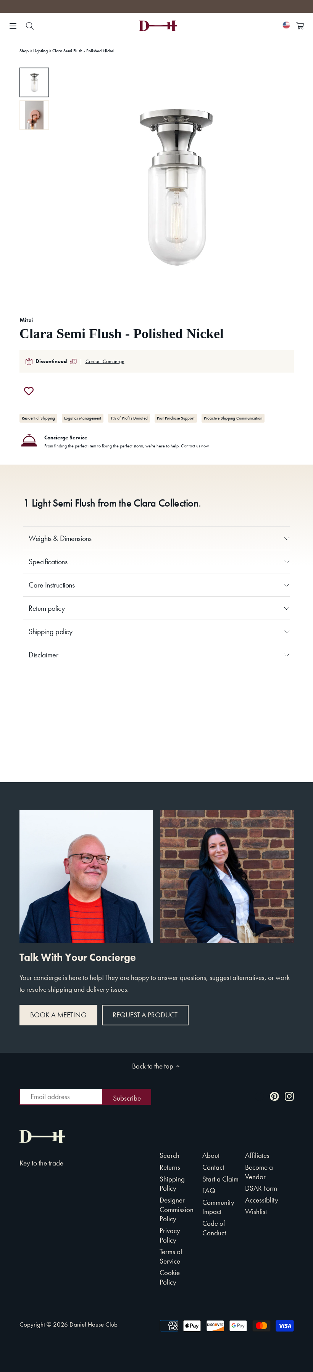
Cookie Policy (170, 1277)
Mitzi (26, 320)
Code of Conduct (214, 1228)
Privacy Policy (170, 1235)
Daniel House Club (93, 1324)
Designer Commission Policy (177, 1209)
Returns (170, 1167)
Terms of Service (171, 1256)
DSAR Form (261, 1188)
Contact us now (195, 446)
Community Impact (218, 1207)
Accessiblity (261, 1200)
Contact (213, 1167)
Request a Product (145, 1015)
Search (169, 1155)
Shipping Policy (172, 1183)
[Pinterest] (274, 1096)
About (210, 1155)
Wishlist (256, 1211)
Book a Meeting (58, 1015)
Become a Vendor (259, 1172)
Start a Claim (220, 1179)
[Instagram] (289, 1096)
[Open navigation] (13, 26)
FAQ (208, 1190)
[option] (34, 82)
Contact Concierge (105, 361)
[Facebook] (259, 1096)
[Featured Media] (176, 185)
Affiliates (257, 1155)
